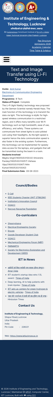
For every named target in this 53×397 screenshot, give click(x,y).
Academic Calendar (41, 47)
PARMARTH (13, 246)
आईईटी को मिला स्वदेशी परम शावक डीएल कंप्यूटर (26, 267)
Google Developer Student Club (23, 234)
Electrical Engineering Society (22, 227)
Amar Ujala (13, 271)
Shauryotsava (14, 223)
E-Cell (10, 193)
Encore (11, 231)
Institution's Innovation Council (22, 201)
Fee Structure (44, 40)
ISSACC (11, 205)
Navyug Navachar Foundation (22, 209)
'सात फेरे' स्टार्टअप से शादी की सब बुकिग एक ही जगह (27, 296)
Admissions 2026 (42, 44)
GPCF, (28, 392)
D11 (34, 395)
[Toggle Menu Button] (6, 59)
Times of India (22, 278)
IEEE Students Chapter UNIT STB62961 (27, 197)
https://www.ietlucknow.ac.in (24, 336)
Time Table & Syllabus (40, 50)
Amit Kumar (15, 89)
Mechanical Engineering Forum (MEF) (25, 242)
